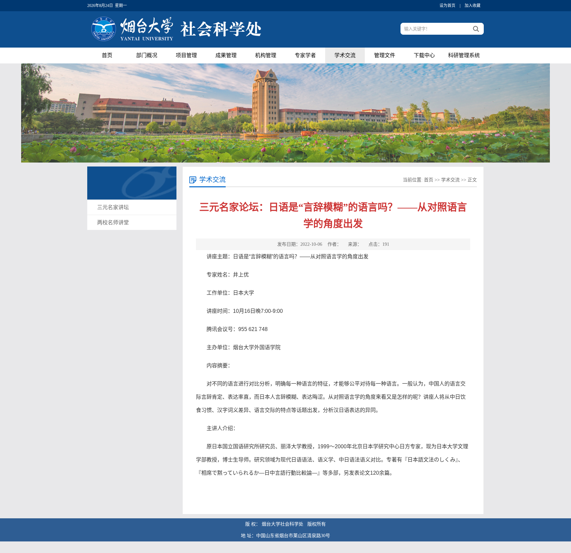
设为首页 (447, 5)
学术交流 (345, 55)
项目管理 (186, 55)
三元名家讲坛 (113, 207)
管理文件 (384, 55)
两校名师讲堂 (113, 222)
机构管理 (265, 55)
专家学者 (305, 55)
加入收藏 (472, 5)
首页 (107, 55)
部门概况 (146, 55)
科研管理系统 (464, 55)
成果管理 (226, 55)
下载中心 (424, 55)
